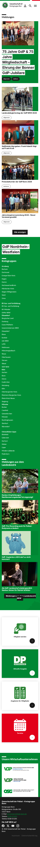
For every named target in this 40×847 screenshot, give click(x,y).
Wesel (4, 363)
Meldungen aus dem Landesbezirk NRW (21, 597)
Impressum (16, 836)
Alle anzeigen (20, 232)
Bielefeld (5, 434)
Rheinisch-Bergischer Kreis (11, 395)
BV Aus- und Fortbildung (10, 306)
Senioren (6, 186)
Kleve (4, 334)
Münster (5, 417)
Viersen (4, 360)
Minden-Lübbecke (8, 451)
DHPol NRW (6, 313)
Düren (4, 379)
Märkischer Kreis (8, 289)
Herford (4, 441)
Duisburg (5, 321)
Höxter (4, 444)
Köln (3, 389)
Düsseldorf (5, 331)
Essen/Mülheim (7, 325)
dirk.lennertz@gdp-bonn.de (17, 814)
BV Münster (6, 309)
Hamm (4, 282)
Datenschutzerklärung (29, 836)
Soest (4, 295)
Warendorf (6, 426)
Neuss (4, 354)
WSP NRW (5, 367)
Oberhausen (6, 357)
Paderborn (5, 454)
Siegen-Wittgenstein (9, 292)
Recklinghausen (7, 420)
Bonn (3, 376)
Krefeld (4, 338)
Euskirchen (6, 382)
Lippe (4, 447)
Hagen (4, 279)
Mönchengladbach (8, 351)
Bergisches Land (7, 318)
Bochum (5, 269)
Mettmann (5, 347)
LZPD (3, 344)
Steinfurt (5, 423)
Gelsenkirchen (7, 414)
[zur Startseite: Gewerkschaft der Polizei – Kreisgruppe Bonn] (5, 5)
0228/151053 (12, 816)
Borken (4, 407)
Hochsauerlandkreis (9, 285)
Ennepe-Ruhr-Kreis (8, 275)
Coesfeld (5, 410)
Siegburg (5, 401)
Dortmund (5, 272)
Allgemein (6, 79)
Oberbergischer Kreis (9, 392)
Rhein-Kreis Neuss (8, 398)
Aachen (4, 372)
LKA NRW (5, 341)
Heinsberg (5, 385)
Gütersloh (5, 438)
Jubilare (15, 79)
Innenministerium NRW (10, 328)
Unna (4, 298)
